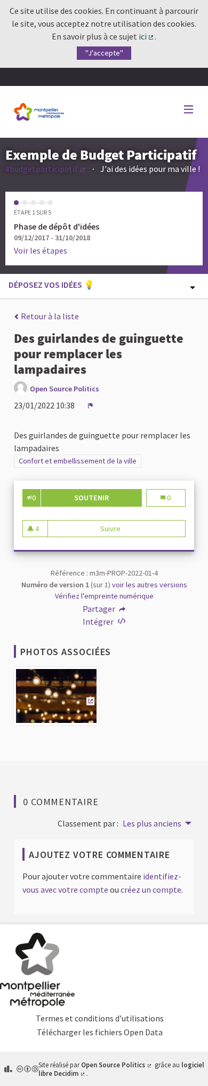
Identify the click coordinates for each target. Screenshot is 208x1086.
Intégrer (99, 621)
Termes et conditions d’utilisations (100, 1018)
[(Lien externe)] (56, 699)
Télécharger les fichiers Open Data (100, 1032)
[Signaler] (90, 405)
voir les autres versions (149, 584)
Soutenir (108, 497)
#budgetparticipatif (45, 168)
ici (147, 36)
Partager (100, 608)
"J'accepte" (104, 53)
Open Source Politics (117, 1064)
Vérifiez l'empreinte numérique (104, 596)
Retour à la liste (49, 316)
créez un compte (151, 889)
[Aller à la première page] (39, 112)
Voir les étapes (40, 250)
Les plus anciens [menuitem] (152, 823)
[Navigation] (189, 109)
